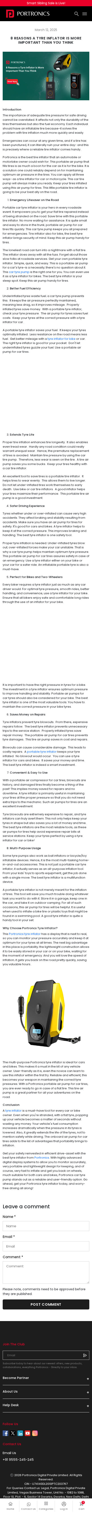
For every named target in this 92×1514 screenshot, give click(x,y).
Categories (46, 1509)
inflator (51, 752)
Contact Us (28, 1509)
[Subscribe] (84, 1355)
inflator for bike (64, 339)
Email (9, 1236)
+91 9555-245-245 (18, 1459)
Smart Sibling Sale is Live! (46, 3)
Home (10, 1509)
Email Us (9, 1452)
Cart (84, 1506)
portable (33, 752)
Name (9, 1216)
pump (24, 272)
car (12, 272)
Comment (13, 1257)
